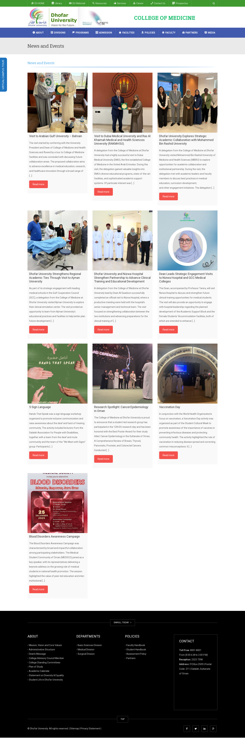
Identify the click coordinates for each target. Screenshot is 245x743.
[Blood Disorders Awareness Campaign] (58, 503)
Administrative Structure (42, 649)
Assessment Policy (136, 653)
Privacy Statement (90, 728)
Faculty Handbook (135, 645)
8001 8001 (195, 650)
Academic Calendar (39, 671)
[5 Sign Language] (58, 374)
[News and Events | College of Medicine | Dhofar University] (69, 17)
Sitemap (74, 728)
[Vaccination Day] (188, 374)
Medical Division (86, 649)
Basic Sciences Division (90, 645)
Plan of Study (36, 666)
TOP (122, 719)
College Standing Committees (44, 662)
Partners (131, 658)
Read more (38, 184)
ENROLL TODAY (122, 622)
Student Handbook (136, 649)
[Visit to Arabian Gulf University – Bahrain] (58, 103)
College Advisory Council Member (46, 658)
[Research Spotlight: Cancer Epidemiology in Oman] (122, 374)
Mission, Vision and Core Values (45, 645)
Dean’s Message (37, 653)
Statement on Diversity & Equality (46, 675)
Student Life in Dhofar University (46, 679)
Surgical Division (86, 653)
